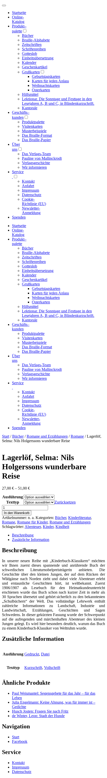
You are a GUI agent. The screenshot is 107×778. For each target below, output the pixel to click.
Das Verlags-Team (36, 154)
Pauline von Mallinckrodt (42, 158)
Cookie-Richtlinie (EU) (34, 201)
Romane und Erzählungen (47, 436)
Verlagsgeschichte (36, 163)
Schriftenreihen (34, 49)
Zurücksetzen (65, 502)
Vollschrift (52, 667)
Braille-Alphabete (36, 40)
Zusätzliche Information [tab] (30, 539)
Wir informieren (34, 167)
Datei (45, 654)
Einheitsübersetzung (38, 58)
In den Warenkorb (16, 513)
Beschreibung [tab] (23, 535)
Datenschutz (31, 195)
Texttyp (12, 502)
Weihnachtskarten (46, 85)
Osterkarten (41, 90)
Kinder (48, 526)
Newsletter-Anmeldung (31, 210)
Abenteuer (33, 526)
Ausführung (12, 497)
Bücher (27, 35)
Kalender (29, 62)
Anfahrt (28, 186)
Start (5, 436)
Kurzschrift (33, 667)
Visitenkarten (32, 126)
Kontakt (28, 181)
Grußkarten (31, 72)
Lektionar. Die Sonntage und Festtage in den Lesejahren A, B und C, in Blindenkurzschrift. (58, 101)
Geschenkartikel (34, 67)
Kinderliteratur (79, 518)
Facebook (19, 741)
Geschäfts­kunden (20, 326)
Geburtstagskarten (46, 76)
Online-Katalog (18, 19)
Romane (77, 436)
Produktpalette (33, 122)
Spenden (19, 217)
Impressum (30, 190)
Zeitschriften (32, 44)
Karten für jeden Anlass (50, 81)
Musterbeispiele (34, 131)
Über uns (16, 358)
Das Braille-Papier (36, 140)
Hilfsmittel (30, 94)
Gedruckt (31, 654)
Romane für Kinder (32, 522)
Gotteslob (29, 53)
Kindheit (62, 526)
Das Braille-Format (37, 135)
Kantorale (29, 108)
